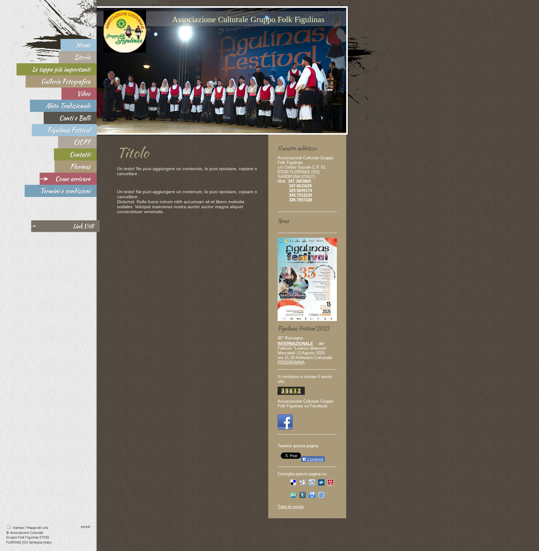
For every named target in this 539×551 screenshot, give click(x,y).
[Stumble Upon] (293, 495)
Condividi (314, 459)
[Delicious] (293, 482)
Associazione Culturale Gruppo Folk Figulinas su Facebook (305, 403)
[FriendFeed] (321, 495)
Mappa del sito (37, 527)
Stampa (18, 527)
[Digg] (302, 482)
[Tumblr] (302, 495)
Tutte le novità (290, 506)
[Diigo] (312, 495)
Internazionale (295, 343)
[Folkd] (321, 482)
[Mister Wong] (331, 482)
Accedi (85, 527)
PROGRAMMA (291, 362)
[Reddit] (312, 482)
